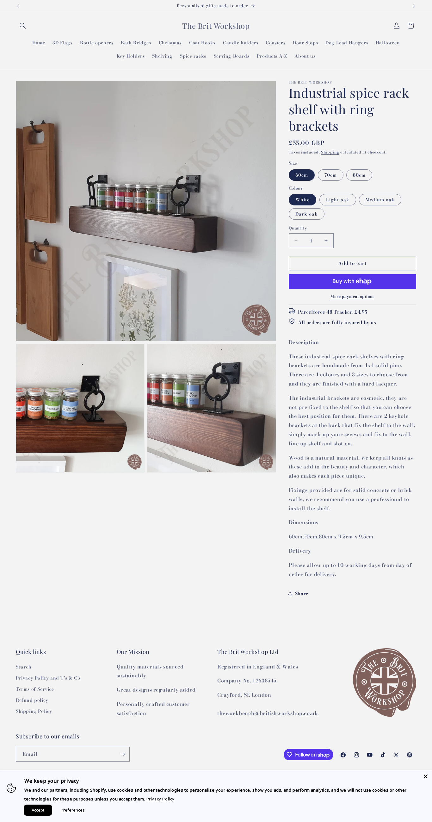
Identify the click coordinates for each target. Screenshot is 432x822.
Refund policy (32, 700)
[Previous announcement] (18, 6)
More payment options (352, 296)
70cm (330, 175)
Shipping (330, 152)
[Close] (426, 776)
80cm (359, 175)
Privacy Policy (160, 799)
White (302, 199)
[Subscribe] (122, 754)
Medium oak (380, 199)
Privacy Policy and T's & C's (48, 678)
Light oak (337, 199)
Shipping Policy (34, 711)
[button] (23, 26)
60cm (301, 175)
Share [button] (301, 593)
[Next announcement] (414, 6)
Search (24, 666)
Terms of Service (35, 689)
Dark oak (306, 213)
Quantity (298, 228)
